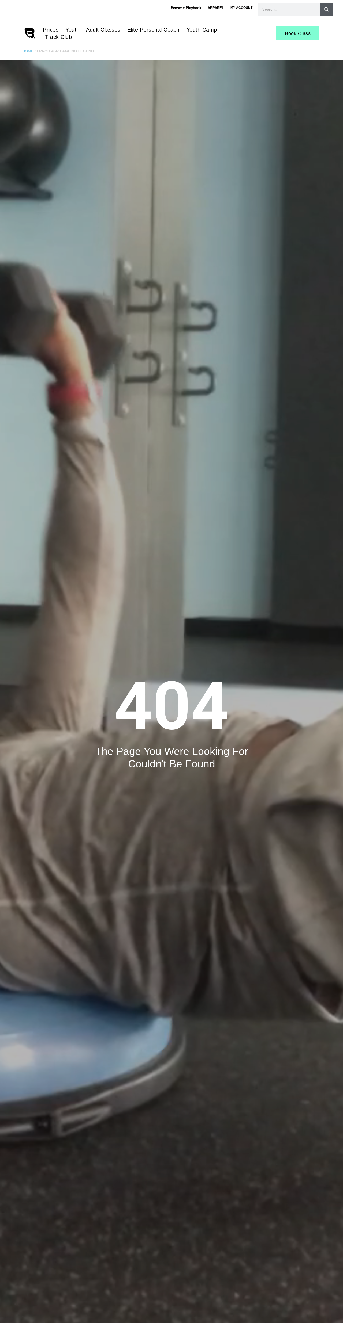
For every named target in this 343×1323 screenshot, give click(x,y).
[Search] (326, 9)
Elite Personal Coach (153, 30)
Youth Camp (202, 30)
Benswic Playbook (186, 8)
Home (27, 51)
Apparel (216, 8)
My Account (241, 8)
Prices (50, 30)
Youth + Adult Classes (92, 30)
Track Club (58, 37)
